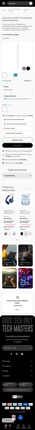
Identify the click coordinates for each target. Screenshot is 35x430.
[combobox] (19, 3)
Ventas (5, 371)
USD (5, 428)
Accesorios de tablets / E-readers (14, 10)
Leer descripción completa (10, 34)
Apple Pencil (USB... (27, 10)
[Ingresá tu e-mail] (30, 348)
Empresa (6, 361)
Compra (6, 375)
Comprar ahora (17, 145)
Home (4, 10)
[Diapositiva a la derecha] (28, 68)
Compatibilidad (9, 175)
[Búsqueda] (30, 3)
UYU (10, 428)
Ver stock (27, 80)
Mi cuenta (6, 366)
